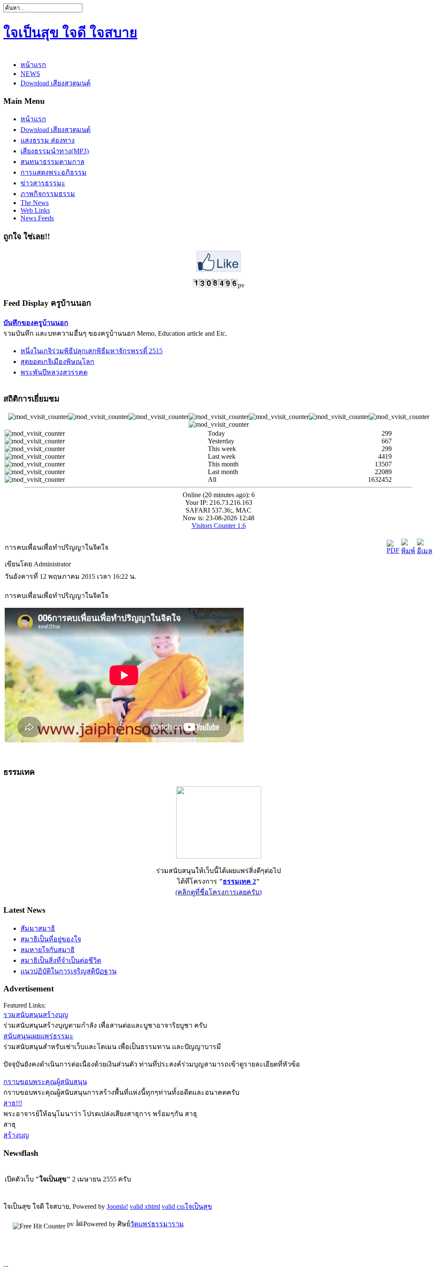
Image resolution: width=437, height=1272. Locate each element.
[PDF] (393, 550)
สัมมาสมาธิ (37, 928)
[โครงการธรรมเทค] (218, 856)
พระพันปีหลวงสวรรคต (53, 372)
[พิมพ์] (408, 550)
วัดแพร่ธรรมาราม (157, 1224)
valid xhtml (145, 1206)
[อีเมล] (424, 550)
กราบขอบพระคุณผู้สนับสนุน (45, 1081)
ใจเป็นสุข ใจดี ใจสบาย (70, 32)
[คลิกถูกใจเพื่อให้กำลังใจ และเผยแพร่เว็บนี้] (218, 269)
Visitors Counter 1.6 (219, 525)
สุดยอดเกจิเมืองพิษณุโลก (57, 361)
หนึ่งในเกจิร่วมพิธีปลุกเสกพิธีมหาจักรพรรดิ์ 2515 (91, 351)
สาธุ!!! (12, 1103)
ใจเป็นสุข (198, 1206)
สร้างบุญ (16, 1135)
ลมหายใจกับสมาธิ (47, 949)
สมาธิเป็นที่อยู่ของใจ (50, 939)
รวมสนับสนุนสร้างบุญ (35, 1014)
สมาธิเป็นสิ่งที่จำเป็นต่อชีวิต (60, 960)
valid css (173, 1206)
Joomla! (117, 1206)
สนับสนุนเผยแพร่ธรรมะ (38, 1036)
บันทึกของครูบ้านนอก (35, 322)
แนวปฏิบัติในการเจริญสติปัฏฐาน (68, 971)
